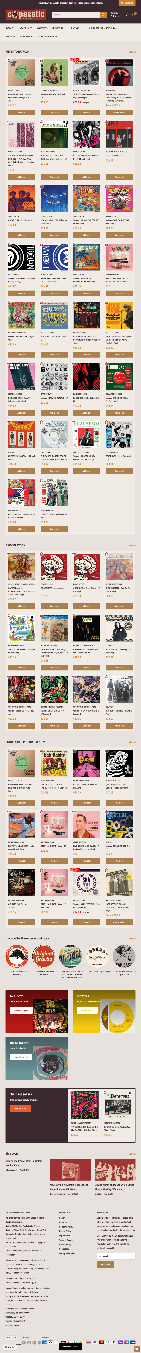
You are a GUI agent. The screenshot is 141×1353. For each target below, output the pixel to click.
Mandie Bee (110, 90)
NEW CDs (75, 27)
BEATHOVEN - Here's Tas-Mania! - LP (119, 458)
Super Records (112, 274)
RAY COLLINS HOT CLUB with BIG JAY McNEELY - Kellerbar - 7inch (84, 1128)
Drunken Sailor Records (116, 152)
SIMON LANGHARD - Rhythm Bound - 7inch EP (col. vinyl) (117, 280)
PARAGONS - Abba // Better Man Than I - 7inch (117, 1128)
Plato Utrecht (79, 152)
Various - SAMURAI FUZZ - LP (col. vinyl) (117, 222)
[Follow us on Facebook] (24, 1342)
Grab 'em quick (20, 1108)
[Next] (135, 960)
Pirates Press (46, 584)
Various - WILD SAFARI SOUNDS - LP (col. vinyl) (86, 222)
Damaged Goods (80, 394)
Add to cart (21, 112)
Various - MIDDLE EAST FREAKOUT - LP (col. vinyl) (84, 280)
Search (62, 1217)
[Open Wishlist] (137, 1349)
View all (132, 51)
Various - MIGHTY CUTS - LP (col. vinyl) (21, 338)
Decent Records (15, 152)
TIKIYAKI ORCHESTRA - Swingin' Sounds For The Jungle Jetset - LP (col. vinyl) (54, 652)
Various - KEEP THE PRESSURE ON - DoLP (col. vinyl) (53, 280)
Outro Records (47, 216)
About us (63, 1222)
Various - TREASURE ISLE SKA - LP (118, 848)
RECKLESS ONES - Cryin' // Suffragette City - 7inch (19, 400)
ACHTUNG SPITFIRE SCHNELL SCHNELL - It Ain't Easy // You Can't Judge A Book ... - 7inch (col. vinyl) (21, 160)
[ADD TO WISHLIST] (9, 60)
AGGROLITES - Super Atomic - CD (53, 590)
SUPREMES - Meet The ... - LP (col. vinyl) (21, 458)
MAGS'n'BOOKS (27, 36)
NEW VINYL (24, 27)
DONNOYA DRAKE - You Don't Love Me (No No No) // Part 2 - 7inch (20, 97)
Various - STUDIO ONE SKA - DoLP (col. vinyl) (117, 400)
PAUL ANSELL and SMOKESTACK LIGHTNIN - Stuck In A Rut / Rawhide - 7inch (119, 339)
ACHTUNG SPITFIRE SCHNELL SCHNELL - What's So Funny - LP (54, 157)
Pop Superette (112, 452)
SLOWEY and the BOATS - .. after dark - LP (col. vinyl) (21, 848)
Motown (11, 452)
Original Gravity (15, 90)
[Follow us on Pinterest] (34, 1342)
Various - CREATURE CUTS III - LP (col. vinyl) (86, 712)
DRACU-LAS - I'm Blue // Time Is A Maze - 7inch (54, 222)
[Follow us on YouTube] (39, 1342)
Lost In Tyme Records (82, 90)
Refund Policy (65, 1231)
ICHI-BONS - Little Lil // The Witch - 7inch (119, 712)
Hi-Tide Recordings (114, 584)
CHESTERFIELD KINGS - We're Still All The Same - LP (85, 651)
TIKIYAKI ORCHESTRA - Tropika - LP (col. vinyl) (21, 651)
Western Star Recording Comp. (21, 584)
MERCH (9, 36)
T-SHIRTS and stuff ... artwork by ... (102, 27)
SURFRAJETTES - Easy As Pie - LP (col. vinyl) (118, 590)
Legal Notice (64, 1235)
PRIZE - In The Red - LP (115, 155)
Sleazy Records (47, 333)
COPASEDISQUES (46, 36)
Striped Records (113, 781)
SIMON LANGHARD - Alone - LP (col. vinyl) (53, 906)
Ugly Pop (109, 707)
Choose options (119, 112)
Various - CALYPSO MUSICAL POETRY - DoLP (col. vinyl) (85, 458)
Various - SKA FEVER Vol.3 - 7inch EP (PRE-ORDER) (86, 906)
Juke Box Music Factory (81, 1123)
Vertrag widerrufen (67, 1253)
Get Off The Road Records (19, 707)
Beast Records (47, 781)
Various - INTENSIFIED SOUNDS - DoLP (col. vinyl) (21, 280)
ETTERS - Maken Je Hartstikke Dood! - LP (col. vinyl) (85, 157)
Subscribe (129, 2)
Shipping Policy (66, 1226)
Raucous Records (16, 900)
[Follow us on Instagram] (29, 1342)
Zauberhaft (46, 452)
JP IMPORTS (57, 27)
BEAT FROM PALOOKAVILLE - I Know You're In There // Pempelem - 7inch (86, 339)
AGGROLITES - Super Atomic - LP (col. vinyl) (86, 590)
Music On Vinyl (14, 274)
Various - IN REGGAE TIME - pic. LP (53, 96)
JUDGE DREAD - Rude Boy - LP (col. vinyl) (118, 651)
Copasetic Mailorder (50, 90)
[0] (133, 14)
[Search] (103, 15)
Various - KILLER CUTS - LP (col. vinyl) (21, 712)
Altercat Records (112, 1123)
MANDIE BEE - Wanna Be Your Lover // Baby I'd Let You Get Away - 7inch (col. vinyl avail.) (119, 97)
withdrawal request (70, 1346)
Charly (109, 842)
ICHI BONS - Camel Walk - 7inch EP (53, 338)
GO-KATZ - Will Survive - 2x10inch (18, 906)
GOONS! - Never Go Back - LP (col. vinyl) (85, 786)
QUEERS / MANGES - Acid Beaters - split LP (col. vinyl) (117, 786)
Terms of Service (66, 1240)
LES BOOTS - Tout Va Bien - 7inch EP (54, 516)
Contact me (64, 1248)
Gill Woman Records (17, 333)
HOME (8, 27)
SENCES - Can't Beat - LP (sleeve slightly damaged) (86, 96)
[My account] (127, 14)
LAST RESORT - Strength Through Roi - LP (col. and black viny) (118, 907)
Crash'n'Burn (46, 394)
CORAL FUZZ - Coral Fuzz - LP (20, 220)
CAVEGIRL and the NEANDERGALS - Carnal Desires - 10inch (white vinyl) (21, 591)
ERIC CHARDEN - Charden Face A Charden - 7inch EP (21, 516)
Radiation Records (114, 900)
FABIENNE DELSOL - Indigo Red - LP (86, 400)
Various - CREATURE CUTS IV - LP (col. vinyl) (53, 712)
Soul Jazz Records (114, 394)
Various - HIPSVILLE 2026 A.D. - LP (54, 398)
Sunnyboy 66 (13, 216)
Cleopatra (110, 645)
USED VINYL (42, 27)
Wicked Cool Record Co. (83, 645)
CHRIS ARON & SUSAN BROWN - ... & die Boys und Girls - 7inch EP (54, 458)
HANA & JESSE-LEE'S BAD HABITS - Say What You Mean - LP (54, 786)
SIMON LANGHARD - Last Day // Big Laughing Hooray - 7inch (86, 848)
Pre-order (54, 802)
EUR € (9, 1337)
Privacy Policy (65, 1244)
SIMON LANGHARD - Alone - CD (53, 846)
